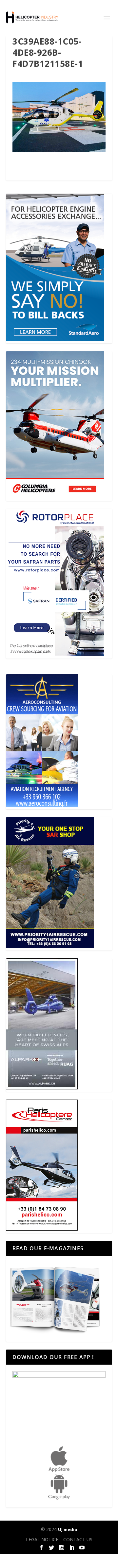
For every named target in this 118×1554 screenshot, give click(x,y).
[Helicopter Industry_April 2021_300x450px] (55, 497)
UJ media (67, 1529)
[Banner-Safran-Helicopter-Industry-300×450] (55, 654)
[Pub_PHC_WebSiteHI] (42, 1229)
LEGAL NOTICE (42, 1539)
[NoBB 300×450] (55, 339)
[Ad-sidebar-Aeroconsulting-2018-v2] (42, 805)
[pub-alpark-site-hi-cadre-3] (42, 1087)
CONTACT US (77, 1539)
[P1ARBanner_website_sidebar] (50, 946)
